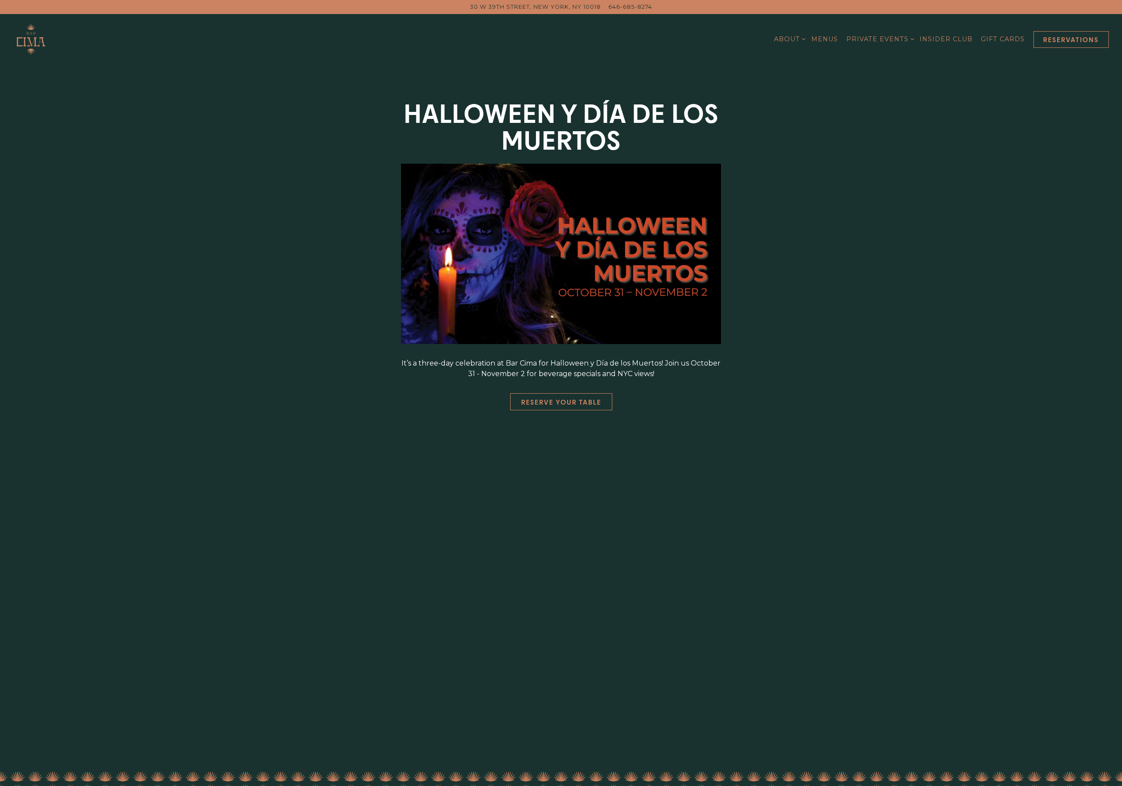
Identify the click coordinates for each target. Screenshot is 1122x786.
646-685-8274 (630, 7)
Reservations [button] (1071, 39)
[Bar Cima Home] (48, 39)
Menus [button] (824, 39)
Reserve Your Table (561, 401)
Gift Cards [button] (1003, 39)
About (788, 39)
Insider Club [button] (946, 39)
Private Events (879, 39)
